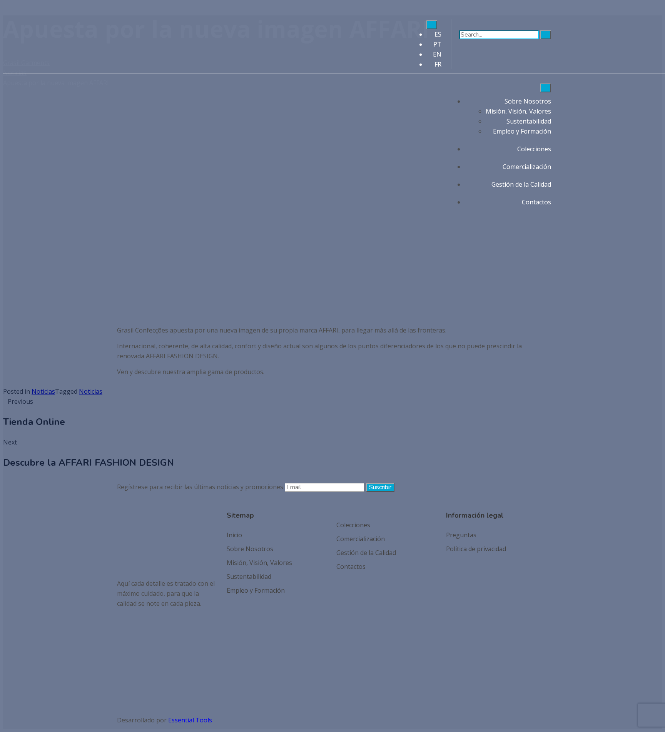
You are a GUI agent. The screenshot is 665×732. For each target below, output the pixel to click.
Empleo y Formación (522, 131)
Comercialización (527, 166)
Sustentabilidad (528, 121)
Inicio (234, 535)
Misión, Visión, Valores (518, 111)
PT (437, 44)
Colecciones (534, 149)
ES (437, 34)
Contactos (536, 202)
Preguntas (461, 535)
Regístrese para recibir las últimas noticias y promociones (200, 487)
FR (437, 64)
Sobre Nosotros (528, 101)
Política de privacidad (476, 549)
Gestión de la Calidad (521, 184)
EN (437, 54)
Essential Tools (190, 720)
